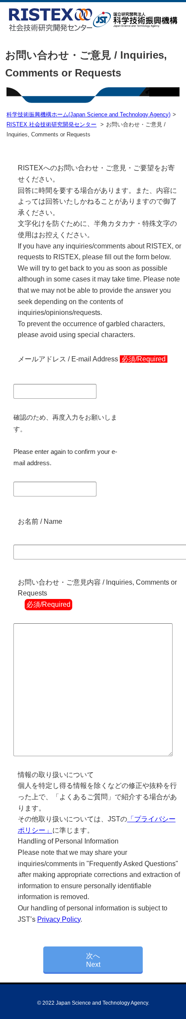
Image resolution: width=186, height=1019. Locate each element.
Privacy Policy (58, 919)
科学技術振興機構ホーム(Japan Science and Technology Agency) (88, 114)
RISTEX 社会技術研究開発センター (51, 124)
